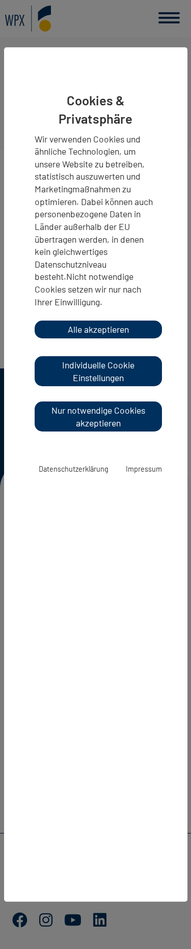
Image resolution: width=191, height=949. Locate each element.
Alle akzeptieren (98, 329)
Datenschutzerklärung (73, 469)
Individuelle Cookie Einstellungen (98, 371)
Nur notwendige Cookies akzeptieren (98, 416)
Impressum (144, 469)
